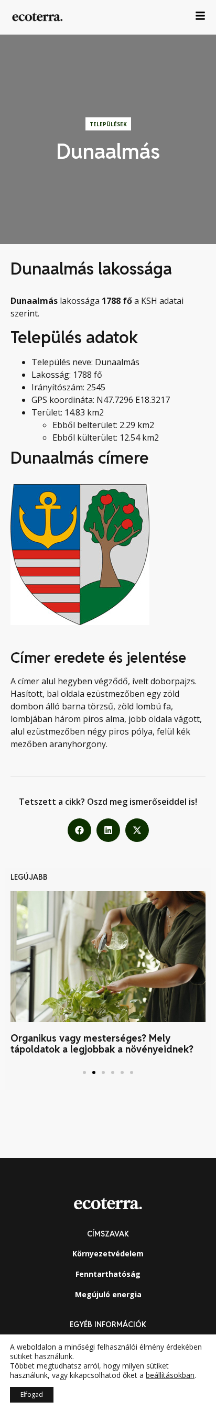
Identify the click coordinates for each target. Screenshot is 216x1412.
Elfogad (31, 1394)
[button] (79, 830)
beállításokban (170, 1375)
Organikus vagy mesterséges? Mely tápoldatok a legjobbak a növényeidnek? (101, 1044)
